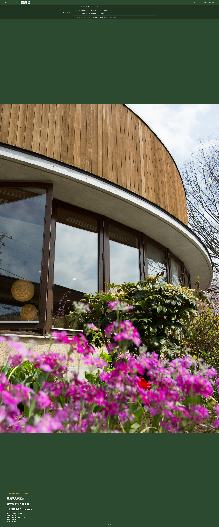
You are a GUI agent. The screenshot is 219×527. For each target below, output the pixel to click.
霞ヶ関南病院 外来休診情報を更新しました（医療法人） (95, 7)
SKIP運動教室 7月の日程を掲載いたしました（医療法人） (95, 10)
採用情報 (211, 3)
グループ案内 (203, 3)
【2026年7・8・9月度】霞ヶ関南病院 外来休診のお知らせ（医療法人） (98, 17)
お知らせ (196, 3)
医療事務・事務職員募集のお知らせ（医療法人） (93, 14)
